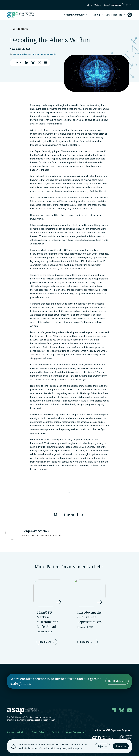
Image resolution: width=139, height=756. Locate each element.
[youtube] (129, 710)
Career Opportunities (112, 5)
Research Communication (45, 54)
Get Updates (115, 681)
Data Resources (114, 14)
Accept (119, 746)
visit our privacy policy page (65, 748)
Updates (97, 5)
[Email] (45, 62)
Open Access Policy (16, 732)
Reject (101, 746)
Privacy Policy (38, 732)
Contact (55, 732)
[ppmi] (125, 737)
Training (95, 14)
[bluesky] (121, 710)
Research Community (74, 14)
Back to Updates (20, 29)
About (89, 5)
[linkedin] (113, 710)
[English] (127, 5)
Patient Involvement (22, 54)
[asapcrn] (102, 737)
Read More (45, 641)
